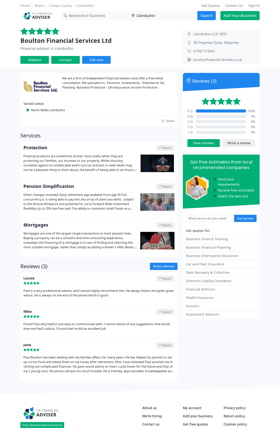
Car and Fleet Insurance (205, 264)
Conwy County (60, 5)
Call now (96, 59)
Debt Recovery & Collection (208, 272)
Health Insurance (200, 297)
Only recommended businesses (42, 425)
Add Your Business (240, 15)
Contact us (151, 424)
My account (192, 407)
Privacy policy (235, 407)
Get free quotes (195, 424)
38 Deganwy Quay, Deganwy (216, 42)
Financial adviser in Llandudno (46, 48)
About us (149, 407)
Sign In (254, 5)
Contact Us (234, 5)
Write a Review (163, 266)
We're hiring (152, 416)
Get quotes (245, 218)
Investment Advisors (202, 314)
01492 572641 (204, 51)
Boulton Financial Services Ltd (66, 40)
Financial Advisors (200, 289)
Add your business (198, 416)
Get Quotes (211, 5)
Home (25, 5)
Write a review (238, 143)
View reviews (203, 143)
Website (34, 59)
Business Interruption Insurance (212, 255)
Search (207, 15)
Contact (65, 59)
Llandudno (85, 5)
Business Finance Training (207, 239)
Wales (39, 5)
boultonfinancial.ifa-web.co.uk (217, 59)
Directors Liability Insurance (208, 281)
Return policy (234, 416)
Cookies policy (235, 424)
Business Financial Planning (208, 247)
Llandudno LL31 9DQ (210, 34)
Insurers (192, 306)
